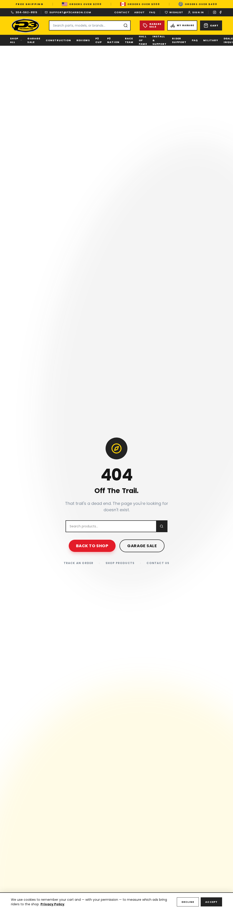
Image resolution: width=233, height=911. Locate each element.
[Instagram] (214, 12)
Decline (188, 902)
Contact (122, 12)
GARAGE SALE (142, 546)
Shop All (14, 40)
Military (210, 40)
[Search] (126, 25)
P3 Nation (113, 40)
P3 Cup (98, 40)
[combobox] (90, 25)
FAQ (152, 12)
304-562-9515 (26, 12)
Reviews (83, 40)
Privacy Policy (52, 904)
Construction (58, 40)
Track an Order (79, 563)
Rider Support (179, 40)
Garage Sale (33, 40)
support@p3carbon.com (70, 12)
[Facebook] (220, 12)
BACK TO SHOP (92, 546)
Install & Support (159, 40)
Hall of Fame (143, 40)
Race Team (129, 40)
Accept (211, 902)
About (139, 12)
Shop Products (120, 563)
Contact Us (158, 563)
